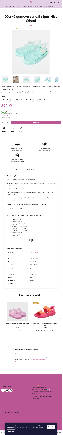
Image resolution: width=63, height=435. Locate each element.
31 (40, 100)
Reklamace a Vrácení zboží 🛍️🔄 (41, 389)
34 (52, 330)
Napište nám (35, 398)
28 (26, 100)
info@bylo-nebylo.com (7, 385)
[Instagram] (7, 390)
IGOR (31, 25)
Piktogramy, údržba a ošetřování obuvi (42, 391)
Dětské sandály (34, 252)
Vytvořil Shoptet (57, 432)
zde (42, 427)
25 (12, 100)
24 (8, 100)
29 (31, 100)
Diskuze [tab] (18, 170)
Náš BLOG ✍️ (35, 385)
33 (49, 330)
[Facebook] (3, 390)
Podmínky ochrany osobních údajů (41, 396)
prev (2, 318)
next (59, 318)
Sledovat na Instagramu (14, 412)
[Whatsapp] (11, 390)
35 (54, 330)
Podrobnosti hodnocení (39, 28)
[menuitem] (6, 6)
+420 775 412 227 (6, 387)
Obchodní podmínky (37, 394)
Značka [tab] (30, 170)
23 (3, 100)
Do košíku (36, 122)
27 (21, 100)
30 (35, 100)
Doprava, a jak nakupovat (39, 387)
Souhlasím (51, 427)
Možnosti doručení (6, 115)
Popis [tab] (8, 170)
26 (17, 100)
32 (44, 100)
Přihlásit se (19, 365)
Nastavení (11, 431)
